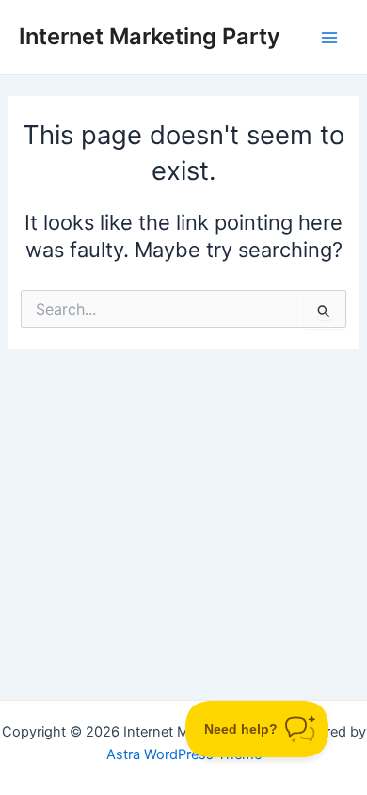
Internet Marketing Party (149, 36)
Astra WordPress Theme (184, 754)
